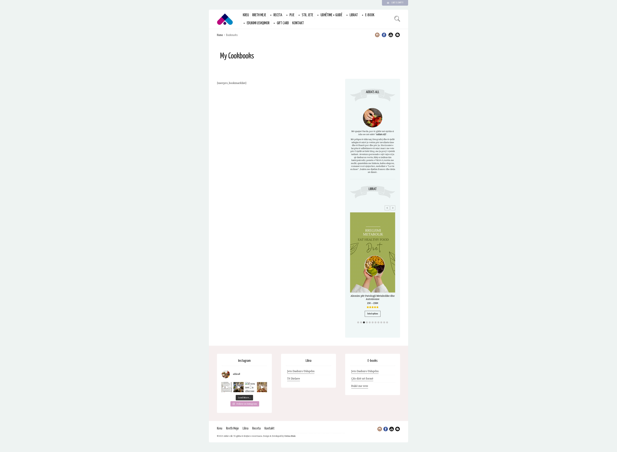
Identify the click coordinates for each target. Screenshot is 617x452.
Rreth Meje (259, 15)
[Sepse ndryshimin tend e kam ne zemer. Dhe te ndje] (227, 387)
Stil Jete (307, 15)
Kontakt (298, 23)
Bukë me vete (359, 386)
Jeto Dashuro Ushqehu (300, 371)
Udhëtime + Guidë (331, 15)
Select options (372, 314)
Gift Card (283, 23)
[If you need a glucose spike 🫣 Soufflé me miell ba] (250, 387)
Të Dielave (293, 378)
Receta (277, 15)
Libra (245, 428)
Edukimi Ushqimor (258, 23)
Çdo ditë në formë (362, 378)
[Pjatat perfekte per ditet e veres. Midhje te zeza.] (238, 387)
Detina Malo (290, 436)
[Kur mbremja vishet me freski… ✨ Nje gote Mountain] (262, 387)
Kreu (246, 15)
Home (220, 35)
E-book (369, 15)
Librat (354, 15)
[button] (392, 207)
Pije (292, 15)
